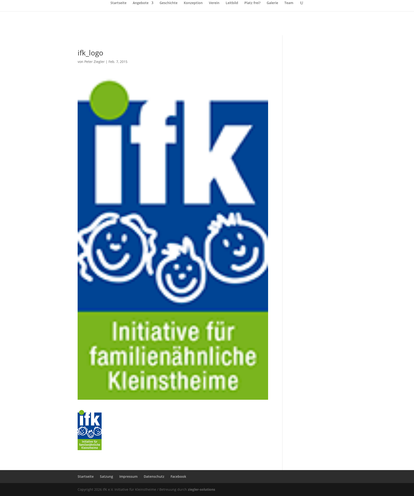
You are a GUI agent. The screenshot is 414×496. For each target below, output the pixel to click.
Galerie (272, 3)
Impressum (128, 476)
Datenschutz (154, 476)
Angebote (141, 3)
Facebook (178, 476)
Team (288, 3)
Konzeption (193, 3)
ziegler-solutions (201, 489)
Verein (214, 3)
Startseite (118, 3)
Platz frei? (252, 3)
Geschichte (169, 3)
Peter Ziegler (94, 61)
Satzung (106, 476)
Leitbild (232, 3)
